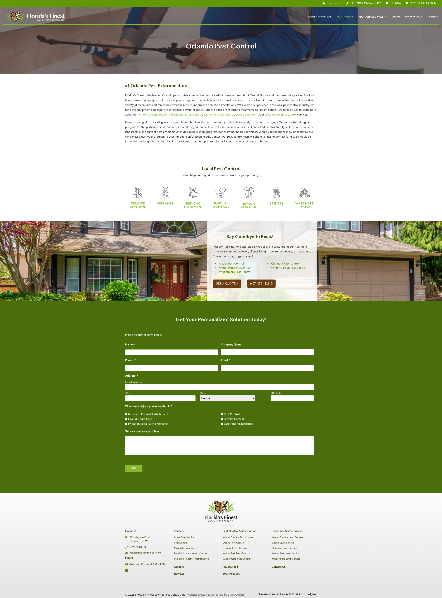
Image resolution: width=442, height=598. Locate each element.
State (203, 393)
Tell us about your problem (142, 431)
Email (225, 360)
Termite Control (234, 419)
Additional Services (371, 16)
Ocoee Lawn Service (283, 542)
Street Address (133, 382)
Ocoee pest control (248, 115)
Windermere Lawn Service (286, 558)
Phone (130, 360)
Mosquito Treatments (185, 548)
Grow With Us (413, 16)
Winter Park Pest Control (234, 268)
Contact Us (278, 567)
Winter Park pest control (219, 115)
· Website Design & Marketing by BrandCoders (215, 595)
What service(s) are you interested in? (148, 406)
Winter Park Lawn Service (285, 553)
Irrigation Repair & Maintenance (148, 424)
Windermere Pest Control (235, 272)
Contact (433, 16)
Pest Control (345, 16)
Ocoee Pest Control (231, 264)
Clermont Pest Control (285, 264)
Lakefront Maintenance (238, 424)
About (396, 16)
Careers (179, 567)
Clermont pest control (188, 115)
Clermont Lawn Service (284, 548)
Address (131, 376)
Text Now (395, 3)
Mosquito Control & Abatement (148, 414)
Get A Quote (334, 3)
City (127, 393)
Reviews (179, 574)
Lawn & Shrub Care (320, 16)
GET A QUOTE (226, 284)
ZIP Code (276, 393)
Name (130, 344)
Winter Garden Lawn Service (287, 537)
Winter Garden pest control (155, 115)
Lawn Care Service (184, 537)
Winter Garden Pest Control (288, 268)
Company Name (231, 344)
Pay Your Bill (230, 567)
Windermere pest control (281, 115)
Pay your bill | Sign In (423, 3)
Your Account (231, 574)
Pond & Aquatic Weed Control (190, 553)
